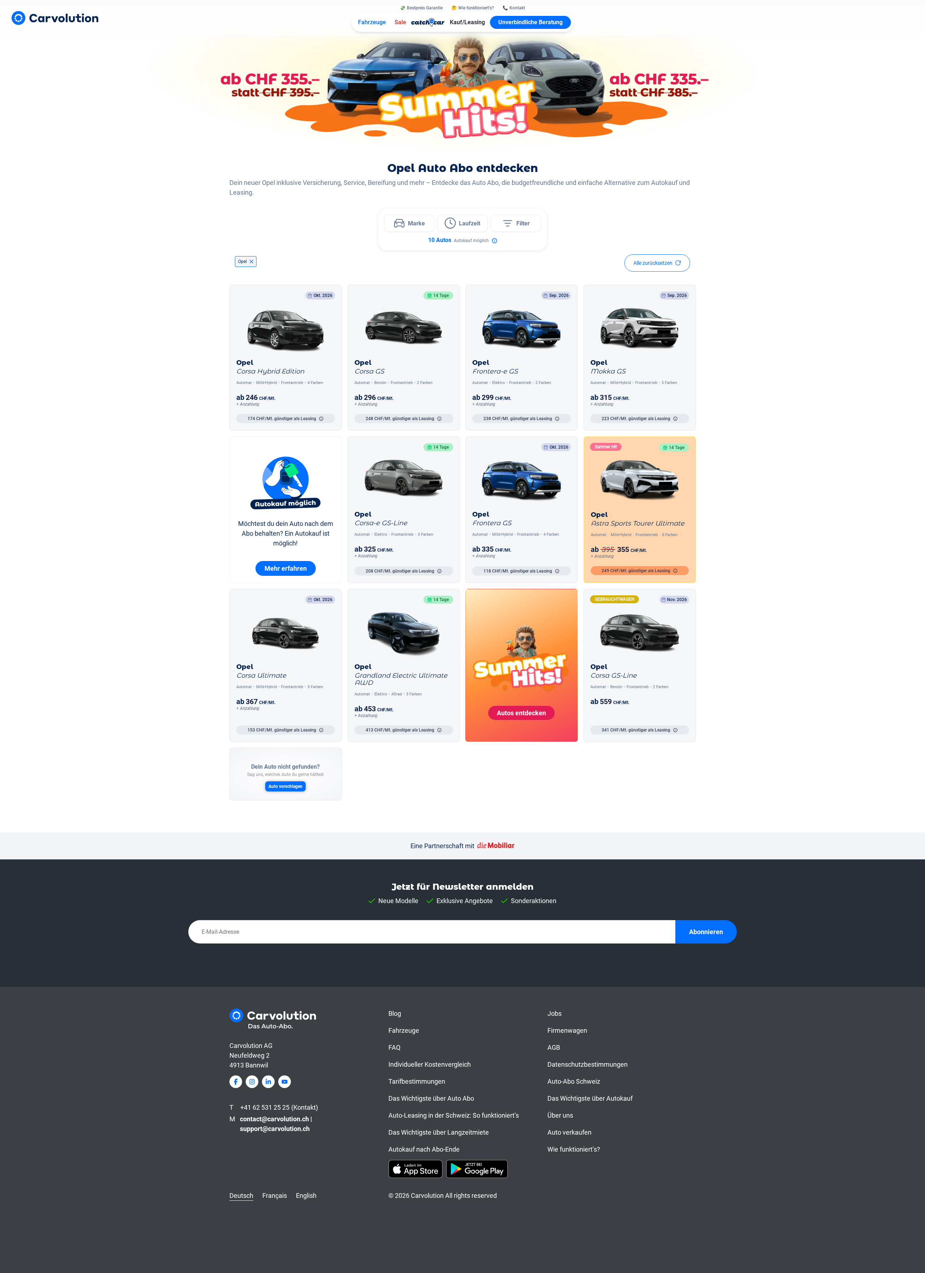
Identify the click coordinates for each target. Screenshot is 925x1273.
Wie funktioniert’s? (573, 1149)
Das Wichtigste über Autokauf (590, 1098)
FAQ (394, 1047)
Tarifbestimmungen (416, 1081)
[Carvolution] (55, 18)
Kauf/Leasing (467, 22)
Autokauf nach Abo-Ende (424, 1149)
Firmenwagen (567, 1030)
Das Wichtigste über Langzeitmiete (438, 1132)
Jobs (554, 1013)
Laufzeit (469, 223)
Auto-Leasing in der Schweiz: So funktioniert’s (453, 1115)
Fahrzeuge (372, 22)
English (306, 1195)
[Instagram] (252, 1081)
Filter (523, 223)
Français (274, 1195)
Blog (394, 1013)
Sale (400, 22)
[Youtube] (284, 1081)
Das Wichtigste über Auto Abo (431, 1098)
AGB (553, 1047)
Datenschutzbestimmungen (587, 1064)
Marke (416, 223)
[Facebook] (235, 1081)
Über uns (560, 1115)
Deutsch (241, 1195)
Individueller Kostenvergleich (429, 1064)
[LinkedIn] (268, 1081)
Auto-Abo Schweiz (573, 1081)
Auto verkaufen (569, 1132)
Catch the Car (428, 22)
